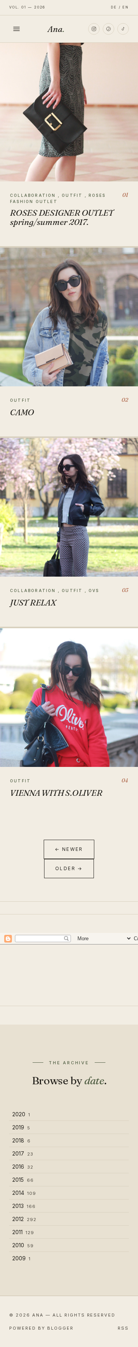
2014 (24, 1192)
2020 (21, 1114)
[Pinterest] (108, 29)
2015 (23, 1179)
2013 (24, 1206)
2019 (21, 1127)
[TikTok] (123, 29)
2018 (21, 1140)
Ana (56, 29)
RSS (123, 1328)
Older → (69, 868)
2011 (23, 1232)
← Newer (69, 849)
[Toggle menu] (16, 29)
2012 (24, 1219)
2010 (23, 1245)
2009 (21, 1258)
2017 (22, 1153)
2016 (22, 1166)
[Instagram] (94, 29)
